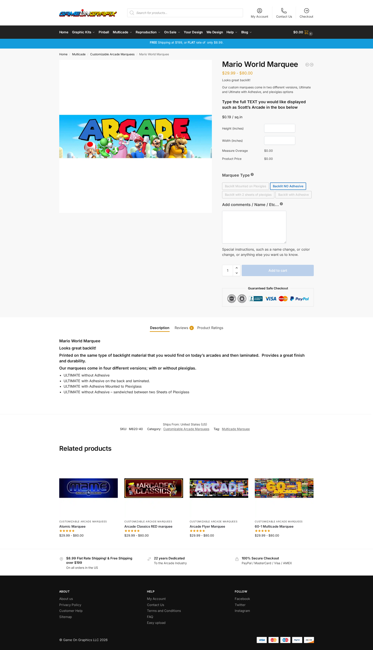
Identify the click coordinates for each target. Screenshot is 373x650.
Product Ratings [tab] (210, 328)
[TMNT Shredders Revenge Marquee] (311, 64)
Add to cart (277, 270)
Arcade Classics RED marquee (148, 526)
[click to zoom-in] (135, 136)
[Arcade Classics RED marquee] (153, 488)
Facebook (242, 599)
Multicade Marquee (236, 429)
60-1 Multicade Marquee (274, 526)
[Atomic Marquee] (88, 488)
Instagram (242, 611)
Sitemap (65, 617)
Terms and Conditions (164, 611)
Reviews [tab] (183, 328)
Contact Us (284, 16)
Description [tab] (159, 328)
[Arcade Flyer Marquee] (219, 488)
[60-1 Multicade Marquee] (284, 488)
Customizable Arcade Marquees (112, 54)
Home (63, 54)
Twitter (240, 605)
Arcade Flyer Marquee (207, 526)
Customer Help (71, 611)
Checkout (306, 16)
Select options (88, 544)
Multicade (79, 54)
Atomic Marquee (72, 526)
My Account (259, 16)
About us (66, 599)
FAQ (150, 617)
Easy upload (156, 623)
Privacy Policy (70, 605)
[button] (303, 32)
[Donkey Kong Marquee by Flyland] (307, 64)
